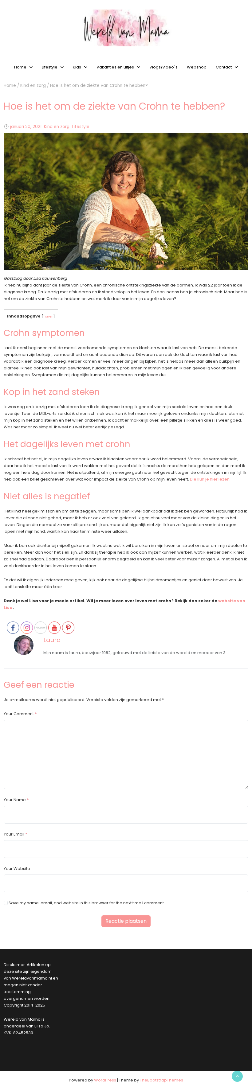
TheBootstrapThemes (161, 1080)
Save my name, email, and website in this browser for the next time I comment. (87, 903)
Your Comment (19, 714)
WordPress (105, 1080)
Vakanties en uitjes (115, 67)
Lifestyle (49, 67)
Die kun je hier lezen (210, 479)
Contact (224, 67)
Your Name (15, 800)
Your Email (14, 834)
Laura (52, 640)
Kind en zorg (33, 85)
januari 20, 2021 (25, 127)
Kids (77, 67)
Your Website (17, 868)
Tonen (48, 316)
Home (20, 67)
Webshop (197, 67)
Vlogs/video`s (163, 67)
